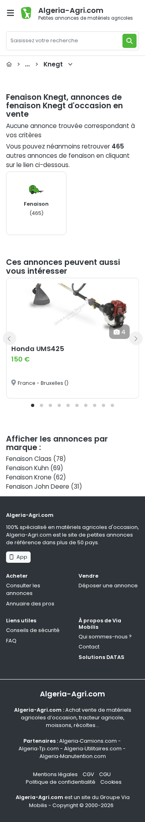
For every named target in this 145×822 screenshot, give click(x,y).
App (20, 557)
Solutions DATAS (101, 657)
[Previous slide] (9, 338)
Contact (89, 646)
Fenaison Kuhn (27, 468)
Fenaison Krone (29, 477)
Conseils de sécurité (33, 630)
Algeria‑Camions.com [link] (88, 740)
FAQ (11, 640)
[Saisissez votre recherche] (129, 41)
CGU (105, 774)
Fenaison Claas (29, 458)
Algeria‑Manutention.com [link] (72, 756)
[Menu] (10, 13)
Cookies (111, 782)
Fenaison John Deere (37, 486)
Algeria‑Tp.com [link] (39, 748)
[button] (32, 405)
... (40, 64)
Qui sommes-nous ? (105, 636)
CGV (88, 774)
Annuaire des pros (30, 603)
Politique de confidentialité (60, 782)
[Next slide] (135, 338)
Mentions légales (55, 774)
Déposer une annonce (108, 585)
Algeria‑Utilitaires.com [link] (93, 748)
